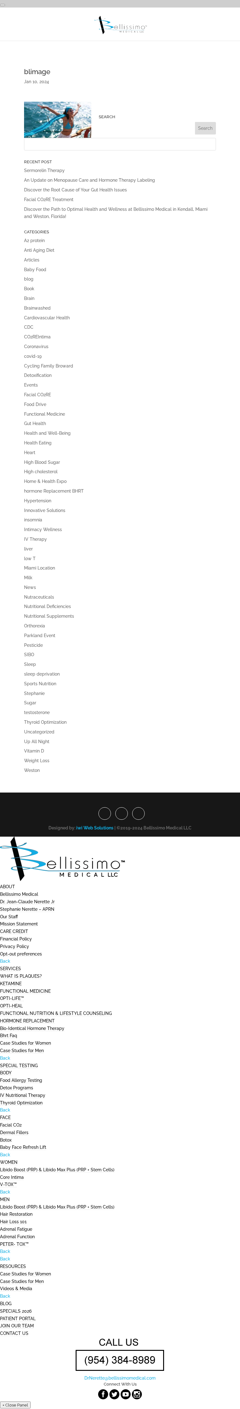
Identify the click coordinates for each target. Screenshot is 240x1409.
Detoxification (38, 375)
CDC (28, 327)
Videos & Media (16, 1288)
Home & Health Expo (45, 481)
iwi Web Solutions (94, 827)
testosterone (37, 712)
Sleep (30, 664)
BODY (6, 1072)
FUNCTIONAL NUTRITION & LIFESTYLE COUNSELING (56, 1013)
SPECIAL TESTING (19, 1065)
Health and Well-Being (47, 433)
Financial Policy (16, 938)
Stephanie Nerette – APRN (27, 909)
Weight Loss (36, 760)
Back (5, 961)
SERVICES (10, 968)
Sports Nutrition (40, 683)
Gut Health (35, 423)
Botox (6, 1140)
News (30, 587)
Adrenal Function (17, 1236)
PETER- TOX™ (14, 1244)
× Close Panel (15, 1404)
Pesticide (33, 645)
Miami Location (39, 567)
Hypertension (37, 500)
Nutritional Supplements (49, 616)
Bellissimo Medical (19, 894)
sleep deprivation (42, 674)
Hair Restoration (16, 1214)
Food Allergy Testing (21, 1080)
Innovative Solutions (44, 510)
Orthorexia (34, 625)
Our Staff (9, 916)
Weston (32, 770)
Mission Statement (19, 923)
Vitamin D (34, 750)
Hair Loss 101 (13, 1221)
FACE (5, 1117)
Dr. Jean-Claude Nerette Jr (27, 901)
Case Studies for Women (25, 1043)
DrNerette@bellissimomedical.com (120, 1378)
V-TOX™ (8, 1184)
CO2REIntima (37, 336)
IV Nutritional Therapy (22, 1095)
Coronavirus (36, 346)
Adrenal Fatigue (16, 1229)
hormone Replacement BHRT (54, 491)
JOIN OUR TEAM (17, 1325)
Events (31, 385)
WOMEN (9, 1162)
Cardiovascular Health (47, 317)
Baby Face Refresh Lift (23, 1147)
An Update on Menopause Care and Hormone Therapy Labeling (89, 180)
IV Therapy (35, 539)
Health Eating (38, 442)
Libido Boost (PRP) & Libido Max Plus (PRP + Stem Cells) (57, 1169)
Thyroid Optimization (45, 722)
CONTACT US (14, 1333)
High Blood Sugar (42, 462)
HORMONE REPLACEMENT (27, 1020)
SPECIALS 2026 (16, 1311)
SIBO (29, 654)
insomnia (33, 519)
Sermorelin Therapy (44, 170)
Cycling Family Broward (48, 365)
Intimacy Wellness (43, 529)
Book (29, 288)
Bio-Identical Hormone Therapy (32, 1028)
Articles (31, 259)
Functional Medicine (44, 414)
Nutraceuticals (39, 597)
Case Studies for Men (22, 1050)
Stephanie (34, 693)
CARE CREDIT (14, 931)
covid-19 (33, 356)
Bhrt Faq (8, 1035)
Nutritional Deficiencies (47, 606)
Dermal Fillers (14, 1132)
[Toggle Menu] (2, 5)
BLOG (6, 1303)
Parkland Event (39, 635)
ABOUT (7, 886)
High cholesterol (41, 471)
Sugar (30, 702)
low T (30, 558)
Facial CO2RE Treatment (48, 199)
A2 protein (34, 240)
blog (28, 278)
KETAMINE (11, 983)
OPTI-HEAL (11, 1005)
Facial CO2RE (37, 394)
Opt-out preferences (21, 953)
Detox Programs (16, 1087)
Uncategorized (39, 731)
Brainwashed (37, 308)
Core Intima (12, 1177)
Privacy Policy (14, 946)
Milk (28, 577)
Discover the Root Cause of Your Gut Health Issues (75, 189)
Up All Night (36, 741)
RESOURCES (13, 1266)
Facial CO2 (11, 1125)
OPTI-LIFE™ (12, 998)
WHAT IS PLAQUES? (21, 976)
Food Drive (35, 404)
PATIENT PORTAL (18, 1318)
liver (28, 548)
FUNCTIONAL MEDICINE (25, 991)
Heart (29, 452)
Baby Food (35, 269)
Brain (29, 298)
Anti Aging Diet (39, 250)
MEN (5, 1199)
